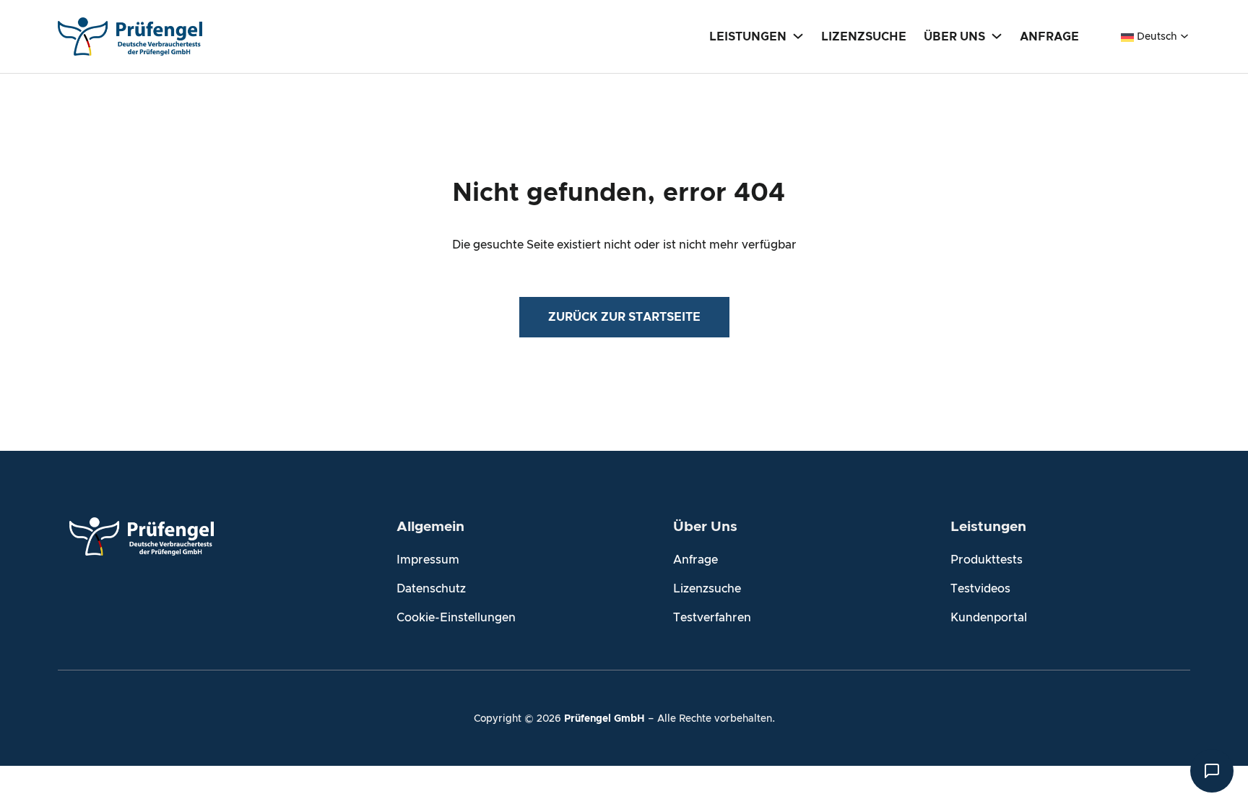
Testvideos (980, 589)
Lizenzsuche (707, 589)
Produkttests (986, 560)
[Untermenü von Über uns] (996, 35)
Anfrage (695, 560)
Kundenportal (988, 617)
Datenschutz (431, 589)
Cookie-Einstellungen (456, 617)
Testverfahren (712, 617)
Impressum (427, 560)
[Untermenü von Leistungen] (798, 35)
